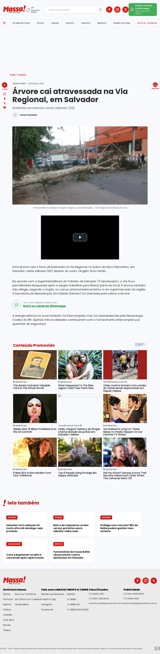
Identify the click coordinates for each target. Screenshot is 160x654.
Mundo (7, 625)
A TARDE (71, 599)
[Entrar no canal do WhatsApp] (16, 304)
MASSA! (71, 594)
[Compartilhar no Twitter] (4, 103)
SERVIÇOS (101, 23)
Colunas (20, 589)
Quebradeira (22, 604)
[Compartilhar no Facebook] (4, 99)
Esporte (7, 604)
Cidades (21, 75)
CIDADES (55, 23)
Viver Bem (8, 619)
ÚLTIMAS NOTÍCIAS (21, 23)
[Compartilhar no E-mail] (4, 107)
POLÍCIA (40, 23)
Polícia (6, 594)
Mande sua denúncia (52, 594)
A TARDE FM (73, 604)
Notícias (9, 589)
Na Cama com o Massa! (28, 599)
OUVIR (4, 89)
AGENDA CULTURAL (121, 23)
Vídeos (6, 630)
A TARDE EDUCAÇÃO (78, 609)
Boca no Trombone (25, 594)
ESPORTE (70, 23)
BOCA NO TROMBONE (147, 23)
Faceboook (47, 609)
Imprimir (155, 88)
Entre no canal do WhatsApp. (44, 306)
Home (13, 75)
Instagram (46, 604)
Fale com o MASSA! (54, 589)
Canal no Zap (48, 599)
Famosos (8, 599)
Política (7, 609)
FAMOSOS (85, 23)
